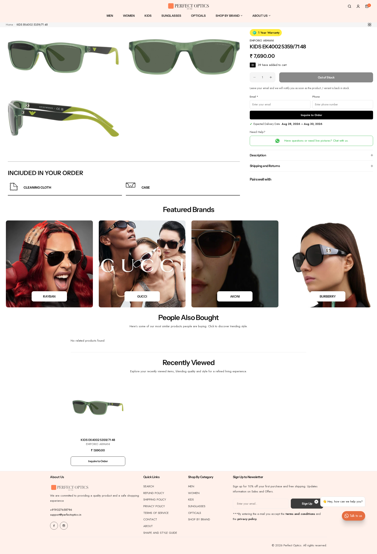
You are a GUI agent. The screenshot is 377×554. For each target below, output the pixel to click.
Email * (254, 96)
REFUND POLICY (153, 493)
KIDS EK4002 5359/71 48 (98, 440)
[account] (358, 6)
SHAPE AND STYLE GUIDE (160, 533)
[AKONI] (234, 264)
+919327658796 (61, 510)
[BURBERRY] (327, 264)
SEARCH (148, 486)
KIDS (191, 499)
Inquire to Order (311, 115)
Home (9, 25)
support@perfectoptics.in (65, 515)
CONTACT (150, 519)
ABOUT (148, 526)
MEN (191, 486)
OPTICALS (194, 513)
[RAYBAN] (49, 264)
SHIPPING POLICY (154, 499)
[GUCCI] (142, 264)
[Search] (349, 6)
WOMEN (193, 493)
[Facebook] (54, 526)
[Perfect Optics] (188, 6)
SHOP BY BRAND (199, 519)
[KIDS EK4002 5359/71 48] (98, 407)
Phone (316, 96)
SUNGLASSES (196, 506)
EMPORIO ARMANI (262, 40)
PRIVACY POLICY (154, 506)
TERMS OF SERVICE (156, 513)
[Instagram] (64, 526)
